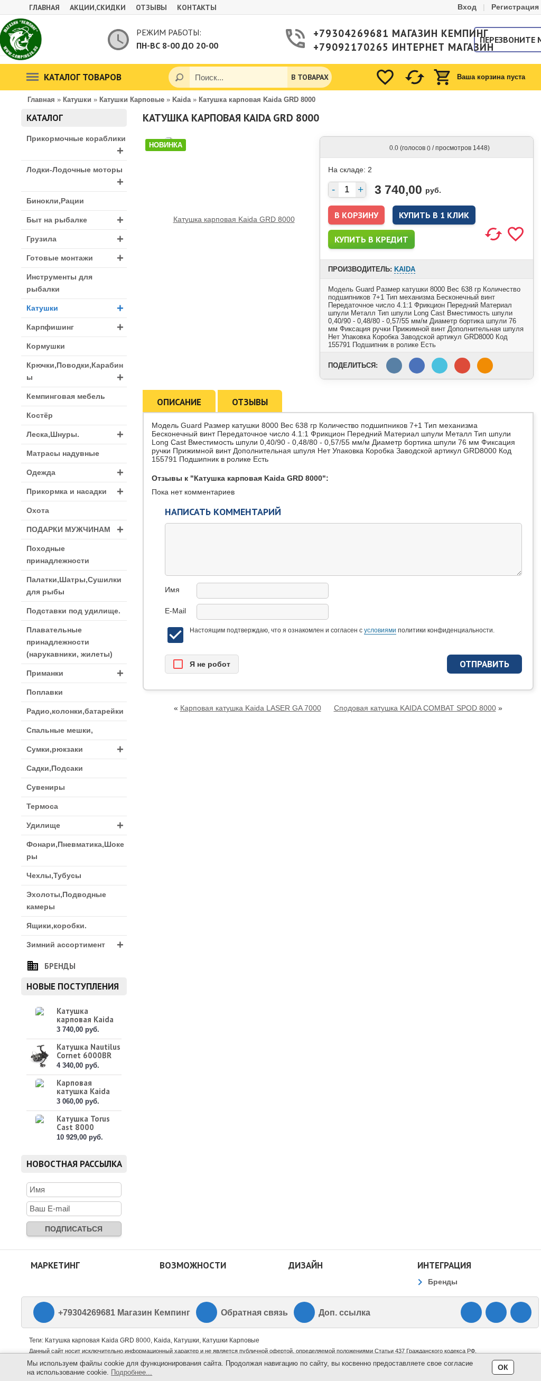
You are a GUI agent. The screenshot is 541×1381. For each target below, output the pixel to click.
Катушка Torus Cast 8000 (83, 1123)
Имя (172, 589)
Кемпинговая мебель (65, 396)
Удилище (75, 825)
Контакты (197, 7)
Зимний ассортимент (75, 944)
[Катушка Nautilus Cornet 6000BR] (39, 1056)
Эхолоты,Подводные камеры (66, 900)
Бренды (60, 966)
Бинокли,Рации (55, 201)
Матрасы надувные (62, 453)
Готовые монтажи (75, 258)
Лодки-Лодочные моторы (75, 177)
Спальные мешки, (59, 730)
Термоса (42, 806)
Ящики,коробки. (56, 925)
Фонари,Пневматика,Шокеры (75, 850)
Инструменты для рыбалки (59, 283)
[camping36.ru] (21, 39)
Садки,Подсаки (54, 768)
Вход (467, 7)
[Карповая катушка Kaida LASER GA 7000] (39, 1092)
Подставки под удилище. (73, 610)
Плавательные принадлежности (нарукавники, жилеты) (69, 642)
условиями (380, 630)
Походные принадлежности (57, 554)
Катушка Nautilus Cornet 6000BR (88, 1051)
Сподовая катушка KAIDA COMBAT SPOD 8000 (415, 708)
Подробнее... (131, 1372)
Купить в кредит (371, 239)
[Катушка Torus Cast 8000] (39, 1128)
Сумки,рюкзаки (75, 749)
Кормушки (45, 346)
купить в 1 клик (434, 215)
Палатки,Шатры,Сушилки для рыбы (74, 585)
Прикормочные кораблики (76, 145)
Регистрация (515, 7)
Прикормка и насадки (75, 491)
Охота (37, 510)
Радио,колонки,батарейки (75, 711)
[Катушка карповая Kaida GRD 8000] (39, 1020)
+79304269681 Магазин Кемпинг (388, 33)
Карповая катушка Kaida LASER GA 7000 (84, 1091)
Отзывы (151, 7)
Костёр (39, 415)
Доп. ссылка (344, 1312)
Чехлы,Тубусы (53, 875)
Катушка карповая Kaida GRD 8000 (85, 1019)
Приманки (75, 673)
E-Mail (175, 610)
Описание (179, 402)
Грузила (75, 239)
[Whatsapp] (520, 1312)
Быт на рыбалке (75, 220)
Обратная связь (254, 1312)
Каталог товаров (83, 77)
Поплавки (44, 692)
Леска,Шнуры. (75, 434)
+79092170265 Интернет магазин (388, 47)
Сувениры (45, 787)
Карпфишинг (75, 327)
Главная (44, 7)
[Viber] (496, 1312)
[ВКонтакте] (471, 1312)
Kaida (404, 269)
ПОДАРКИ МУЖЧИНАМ (75, 529)
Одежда (75, 472)
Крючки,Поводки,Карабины (75, 372)
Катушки (75, 308)
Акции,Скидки (98, 7)
